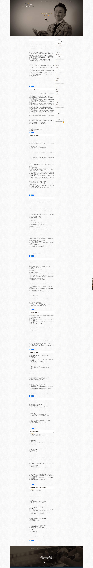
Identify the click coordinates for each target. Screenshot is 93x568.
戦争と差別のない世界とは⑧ (59, 45)
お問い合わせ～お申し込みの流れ (65, 2)
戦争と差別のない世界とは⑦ (34, 89)
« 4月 (55, 124)
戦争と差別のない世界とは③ (34, 312)
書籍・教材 (60, 2)
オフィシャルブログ (46, 548)
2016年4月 (57, 100)
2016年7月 (57, 93)
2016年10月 (57, 89)
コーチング (46, 2)
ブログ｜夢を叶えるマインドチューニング (32, 0)
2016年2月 (57, 104)
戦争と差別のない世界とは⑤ (59, 52)
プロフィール (51, 2)
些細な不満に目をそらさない (34, 431)
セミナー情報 (57, 65)
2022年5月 (57, 76)
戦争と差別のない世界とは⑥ (34, 135)
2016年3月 (57, 102)
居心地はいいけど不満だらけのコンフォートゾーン (38, 487)
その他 (57, 67)
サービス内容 (56, 2)
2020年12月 (57, 78)
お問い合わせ (70, 2)
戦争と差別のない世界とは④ (59, 54)
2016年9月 (57, 91)
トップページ (42, 2)
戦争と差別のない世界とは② (34, 352)
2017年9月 (57, 80)
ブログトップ (59, 39)
